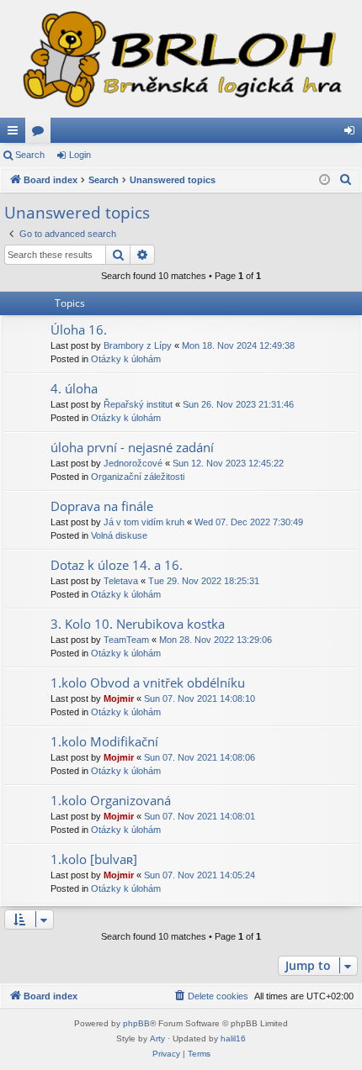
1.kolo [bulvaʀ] (94, 859)
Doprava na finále (102, 506)
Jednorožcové (133, 463)
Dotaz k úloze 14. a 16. (117, 564)
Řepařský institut (138, 404)
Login (80, 155)
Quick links (16, 133)
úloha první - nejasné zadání (132, 447)
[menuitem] (346, 180)
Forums (41, 133)
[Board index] (181, 59)
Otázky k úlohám (126, 359)
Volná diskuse (119, 535)
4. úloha (74, 388)
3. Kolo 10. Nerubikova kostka (138, 623)
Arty (157, 1038)
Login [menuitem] (352, 133)
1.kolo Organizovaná (111, 800)
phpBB (136, 1023)
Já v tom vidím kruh (144, 522)
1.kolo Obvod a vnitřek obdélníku (148, 682)
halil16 (233, 1038)
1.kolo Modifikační (104, 741)
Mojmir (119, 698)
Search (30, 155)
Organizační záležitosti (137, 477)
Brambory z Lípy (138, 345)
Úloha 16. (79, 329)
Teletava (121, 581)
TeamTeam (126, 640)
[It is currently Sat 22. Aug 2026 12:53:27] (324, 180)
